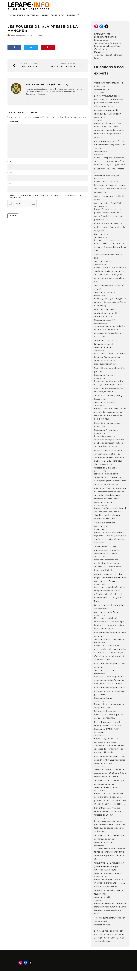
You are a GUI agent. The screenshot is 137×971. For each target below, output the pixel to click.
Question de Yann (102, 234)
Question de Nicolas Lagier (106, 176)
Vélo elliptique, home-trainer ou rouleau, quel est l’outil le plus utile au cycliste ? (109, 227)
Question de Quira (102, 347)
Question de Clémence (104, 292)
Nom (9, 161)
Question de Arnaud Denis (106, 430)
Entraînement (17, 15)
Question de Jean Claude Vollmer (109, 203)
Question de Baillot (103, 897)
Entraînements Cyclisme (109, 43)
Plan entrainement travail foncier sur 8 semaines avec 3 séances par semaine (110, 144)
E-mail (10, 172)
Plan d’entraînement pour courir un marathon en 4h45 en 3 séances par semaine (110, 691)
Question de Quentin (103, 815)
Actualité (73, 15)
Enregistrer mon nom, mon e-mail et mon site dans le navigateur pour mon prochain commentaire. (45, 196)
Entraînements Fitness (104, 46)
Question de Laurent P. (104, 320)
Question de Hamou (103, 502)
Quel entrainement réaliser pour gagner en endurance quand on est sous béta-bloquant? (109, 866)
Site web (11, 183)
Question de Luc (101, 90)
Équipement (58, 15)
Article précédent (28, 64)
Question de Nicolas (103, 842)
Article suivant (68, 64)
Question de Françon (103, 375)
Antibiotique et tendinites (106, 523)
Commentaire (13, 121)
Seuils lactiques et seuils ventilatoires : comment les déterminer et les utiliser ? (106, 313)
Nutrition (33, 15)
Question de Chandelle (104, 402)
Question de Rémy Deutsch (106, 787)
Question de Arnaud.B (104, 670)
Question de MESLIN (103, 152)
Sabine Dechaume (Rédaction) (21, 35)
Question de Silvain (103, 763)
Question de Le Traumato (105, 554)
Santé (45, 15)
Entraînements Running (105, 37)
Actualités (98, 55)
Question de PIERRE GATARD (107, 873)
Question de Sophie (103, 698)
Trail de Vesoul (29, 66)
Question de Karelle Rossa (106, 612)
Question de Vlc (101, 526)
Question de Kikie (102, 925)
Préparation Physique (114, 55)
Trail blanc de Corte (63, 66)
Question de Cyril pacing (105, 468)
